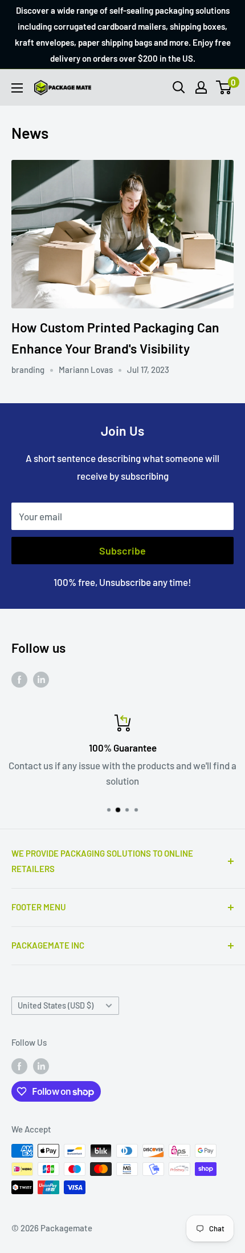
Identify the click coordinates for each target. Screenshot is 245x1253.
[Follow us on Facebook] (19, 679)
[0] (224, 87)
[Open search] (179, 87)
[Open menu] (17, 88)
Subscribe (122, 550)
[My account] (201, 87)
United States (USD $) (55, 1005)
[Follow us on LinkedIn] (41, 679)
